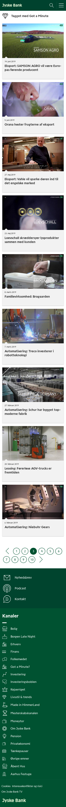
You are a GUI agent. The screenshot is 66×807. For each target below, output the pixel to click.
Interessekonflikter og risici (27, 786)
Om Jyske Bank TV (12, 791)
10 (32, 560)
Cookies (6, 786)
